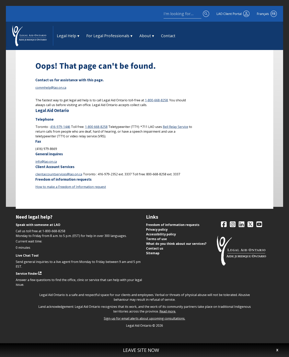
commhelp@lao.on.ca (50, 87)
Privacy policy (157, 229)
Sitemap (152, 253)
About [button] (145, 35)
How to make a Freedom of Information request (70, 187)
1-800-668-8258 (156, 100)
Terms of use (156, 239)
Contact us (154, 248)
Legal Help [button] (66, 35)
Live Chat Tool (27, 255)
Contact (168, 35)
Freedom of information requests (172, 225)
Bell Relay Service (175, 127)
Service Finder (27, 273)
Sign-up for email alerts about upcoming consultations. (144, 318)
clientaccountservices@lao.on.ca (58, 174)
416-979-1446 (60, 127)
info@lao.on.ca (46, 161)
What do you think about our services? (176, 243)
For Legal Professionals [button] (107, 35)
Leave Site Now (141, 350)
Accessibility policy (161, 234)
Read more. (167, 311)
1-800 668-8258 (96, 127)
